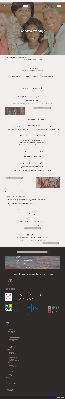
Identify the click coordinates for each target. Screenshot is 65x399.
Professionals (11, 365)
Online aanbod (11, 346)
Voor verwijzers (10, 324)
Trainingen (10, 367)
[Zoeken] (53, 6)
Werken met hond (12, 347)
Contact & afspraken (10, 389)
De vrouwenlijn (24, 57)
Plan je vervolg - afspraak (12, 391)
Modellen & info (11, 329)
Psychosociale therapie (11, 331)
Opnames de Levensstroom (14, 360)
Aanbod (10, 57)
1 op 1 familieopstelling (13, 354)
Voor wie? (8, 323)
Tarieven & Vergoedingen (11, 383)
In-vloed (6, 57)
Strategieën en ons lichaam (15, 337)
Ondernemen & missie (11, 371)
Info (7, 382)
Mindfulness (11, 374)
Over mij (7, 377)
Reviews (8, 384)
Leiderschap (11, 363)
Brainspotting (11, 340)
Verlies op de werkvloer (13, 366)
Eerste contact (10, 390)
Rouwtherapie (11, 332)
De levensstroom (10, 359)
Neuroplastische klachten (13, 339)
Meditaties (10, 375)
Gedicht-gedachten (10, 378)
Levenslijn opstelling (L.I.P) (13, 353)
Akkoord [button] (61, 397)
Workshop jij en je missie (13, 357)
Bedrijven (9, 362)
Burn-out (10, 341)
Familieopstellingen (17, 57)
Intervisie (10, 369)
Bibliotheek (9, 387)
